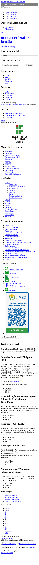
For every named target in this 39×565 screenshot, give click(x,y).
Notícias (12, 192)
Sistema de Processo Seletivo (14, 113)
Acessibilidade (10, 27)
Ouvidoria (8, 97)
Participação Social (11, 229)
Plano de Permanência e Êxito (15, 255)
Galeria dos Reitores (15, 196)
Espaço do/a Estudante (12, 155)
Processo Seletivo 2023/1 (13, 501)
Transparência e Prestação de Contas (17, 257)
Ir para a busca (10, 16)
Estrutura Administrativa (17, 186)
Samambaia (9, 213)
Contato (7, 99)
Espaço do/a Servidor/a (12, 157)
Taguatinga (8, 216)
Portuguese (4, 9)
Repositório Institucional (13, 174)
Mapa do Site (9, 93)
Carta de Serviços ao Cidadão (16, 287)
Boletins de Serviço (15, 198)
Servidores (8, 238)
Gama (7, 205)
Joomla (32, 547)
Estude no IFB (10, 153)
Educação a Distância (12, 168)
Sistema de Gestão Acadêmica (15, 115)
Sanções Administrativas (13, 248)
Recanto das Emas (11, 209)
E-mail (7, 92)
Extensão (8, 164)
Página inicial (5, 105)
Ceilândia (8, 201)
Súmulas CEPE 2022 (12, 495)
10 (6, 529)
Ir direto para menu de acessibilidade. (13, 2)
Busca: (4, 65)
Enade (7, 259)
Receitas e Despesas (11, 235)
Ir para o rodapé (11, 18)
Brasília (7, 200)
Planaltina (8, 207)
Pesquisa (8, 163)
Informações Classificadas (13, 240)
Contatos (12, 190)
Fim (6, 533)
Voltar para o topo (7, 538)
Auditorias (8, 231)
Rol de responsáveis (11, 497)
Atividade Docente (11, 253)
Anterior (8, 510)
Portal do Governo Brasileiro (13, 4)
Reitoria (14, 105)
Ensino (7, 161)
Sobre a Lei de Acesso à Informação (17, 250)
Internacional (9, 170)
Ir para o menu (10, 14)
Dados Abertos (10, 246)
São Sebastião (9, 215)
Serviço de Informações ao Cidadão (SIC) (18, 242)
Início (7, 508)
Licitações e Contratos (12, 237)
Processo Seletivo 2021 (12, 499)
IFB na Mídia (9, 172)
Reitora (11, 194)
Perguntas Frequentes (12, 244)
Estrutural (8, 203)
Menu (3, 121)
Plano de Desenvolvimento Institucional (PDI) (20, 252)
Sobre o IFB (13, 185)
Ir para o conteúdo (11, 13)
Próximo (8, 531)
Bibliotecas (8, 117)
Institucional (22, 105)
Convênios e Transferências (14, 233)
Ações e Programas (11, 227)
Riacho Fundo (9, 211)
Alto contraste (9, 29)
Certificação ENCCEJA (14, 283)
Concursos (8, 159)
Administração (10, 166)
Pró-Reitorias (13, 188)
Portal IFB (8, 151)
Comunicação (9, 95)
